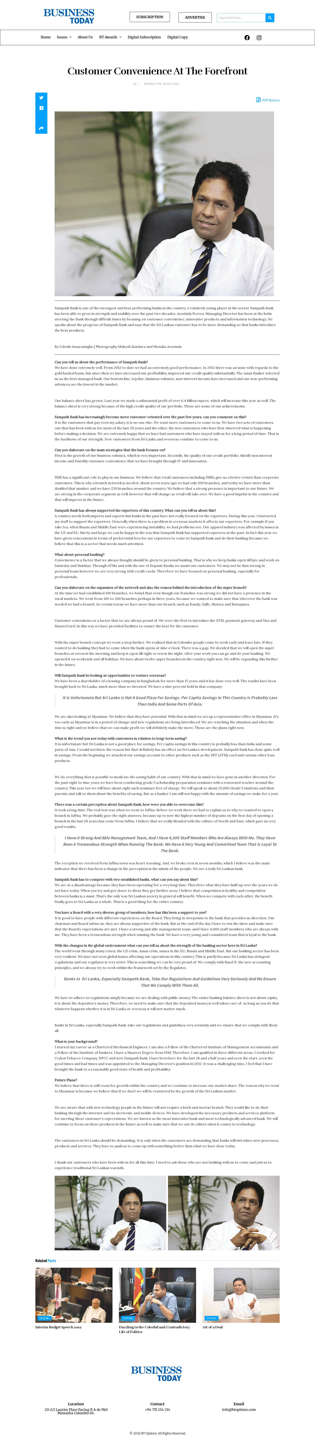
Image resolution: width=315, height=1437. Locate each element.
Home (46, 37)
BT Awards (108, 37)
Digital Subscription (144, 37)
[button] (64, 37)
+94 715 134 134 (157, 1409)
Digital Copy (177, 37)
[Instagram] (259, 37)
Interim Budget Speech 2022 (58, 1327)
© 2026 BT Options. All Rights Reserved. (157, 1433)
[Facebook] (247, 37)
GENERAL (44, 1318)
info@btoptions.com (239, 1409)
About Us (85, 37)
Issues (62, 37)
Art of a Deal (212, 1327)
